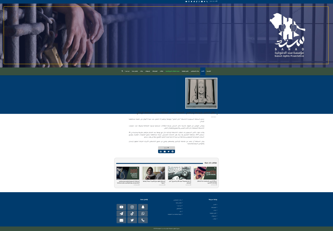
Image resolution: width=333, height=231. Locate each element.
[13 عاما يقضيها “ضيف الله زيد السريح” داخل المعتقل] (179, 173)
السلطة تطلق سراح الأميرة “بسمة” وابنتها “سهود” (154, 182)
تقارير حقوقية (185, 71)
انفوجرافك (154, 71)
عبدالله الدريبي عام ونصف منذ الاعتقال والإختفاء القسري (207, 182)
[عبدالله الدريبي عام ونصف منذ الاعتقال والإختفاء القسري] (205, 173)
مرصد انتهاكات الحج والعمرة (172, 71)
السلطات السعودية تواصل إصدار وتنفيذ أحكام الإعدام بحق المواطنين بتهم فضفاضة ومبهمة (128, 182)
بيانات (141, 71)
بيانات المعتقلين (195, 71)
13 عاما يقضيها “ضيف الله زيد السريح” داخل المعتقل (180, 182)
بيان (181, 211)
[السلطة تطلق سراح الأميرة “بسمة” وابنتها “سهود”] (153, 173)
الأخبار (202, 71)
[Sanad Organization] (166, 35)
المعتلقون (179, 208)
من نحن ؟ (127, 71)
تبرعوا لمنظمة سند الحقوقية (175, 214)
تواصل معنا (135, 71)
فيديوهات (147, 71)
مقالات (161, 71)
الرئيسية (209, 71)
